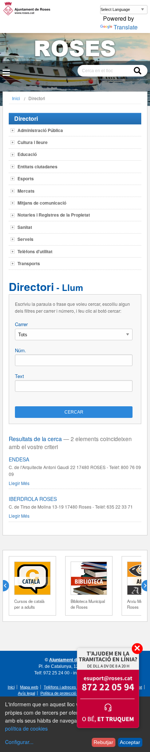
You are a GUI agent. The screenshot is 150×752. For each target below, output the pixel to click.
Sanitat (24, 227)
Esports (25, 178)
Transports (28, 263)
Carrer (21, 324)
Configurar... (19, 741)
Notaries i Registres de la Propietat (53, 214)
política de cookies (26, 728)
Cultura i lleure (32, 142)
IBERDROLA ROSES (33, 498)
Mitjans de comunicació (41, 203)
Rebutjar (103, 742)
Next (141, 586)
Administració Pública (40, 130)
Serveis (25, 239)
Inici (16, 98)
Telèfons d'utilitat (34, 251)
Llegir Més (19, 483)
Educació (27, 154)
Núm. (20, 350)
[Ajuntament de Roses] (75, 50)
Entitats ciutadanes (37, 166)
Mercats (26, 191)
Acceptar (130, 742)
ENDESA (19, 459)
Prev (9, 586)
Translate (126, 27)
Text (19, 376)
